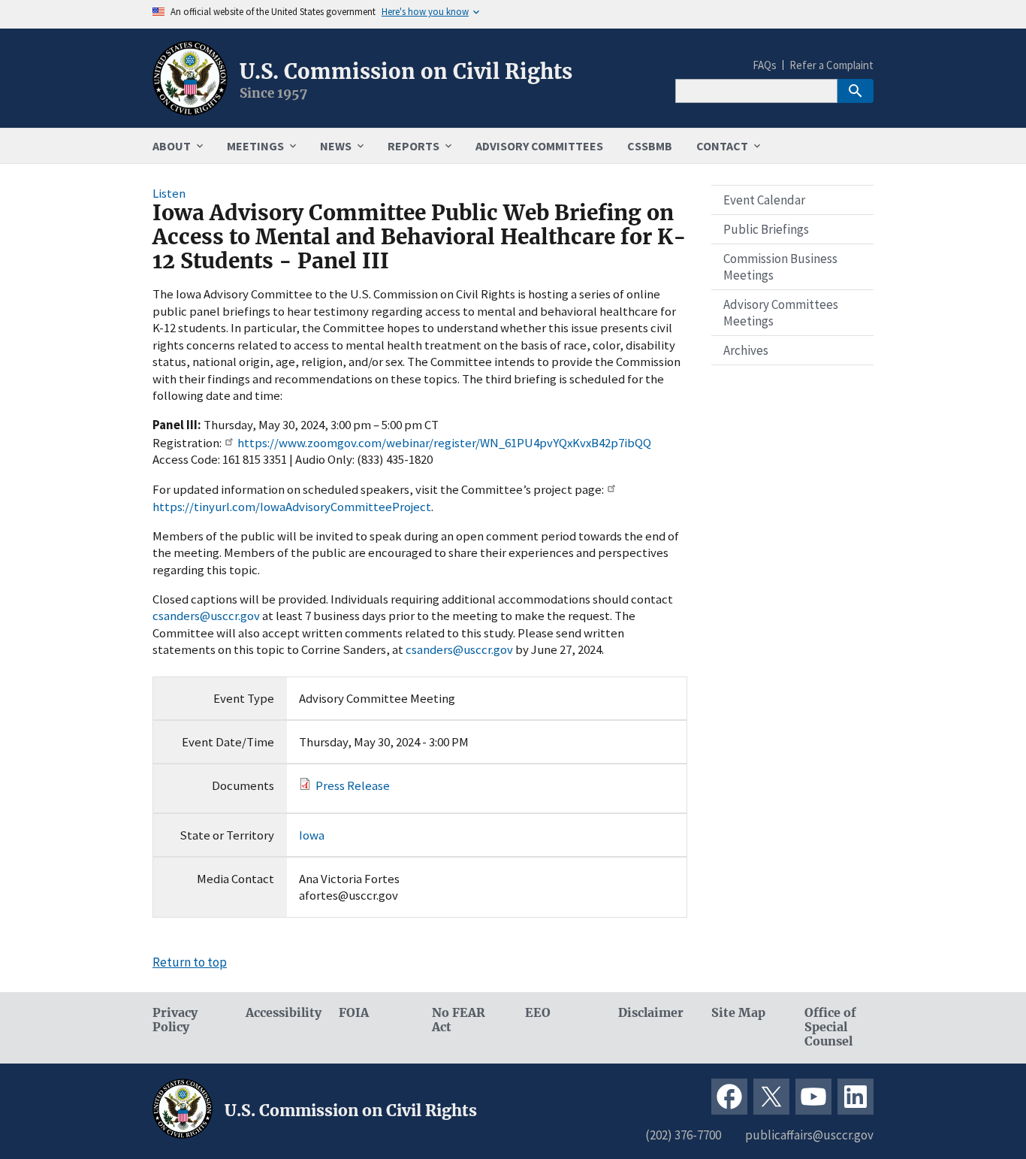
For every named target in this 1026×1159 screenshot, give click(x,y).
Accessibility (280, 1013)
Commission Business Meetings (780, 266)
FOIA (354, 1013)
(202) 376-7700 (683, 1135)
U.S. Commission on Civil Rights (406, 71)
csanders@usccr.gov (206, 615)
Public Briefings (766, 229)
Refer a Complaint (831, 65)
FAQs (765, 65)
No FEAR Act (458, 1020)
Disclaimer (650, 1013)
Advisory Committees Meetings (780, 312)
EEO (538, 1013)
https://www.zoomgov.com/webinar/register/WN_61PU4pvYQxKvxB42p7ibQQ (444, 442)
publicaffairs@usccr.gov (809, 1135)
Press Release (352, 785)
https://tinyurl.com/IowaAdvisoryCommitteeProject (291, 506)
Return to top (189, 962)
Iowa (311, 835)
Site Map (738, 1013)
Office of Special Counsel (830, 1027)
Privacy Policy (175, 1020)
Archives (745, 350)
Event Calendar (764, 200)
